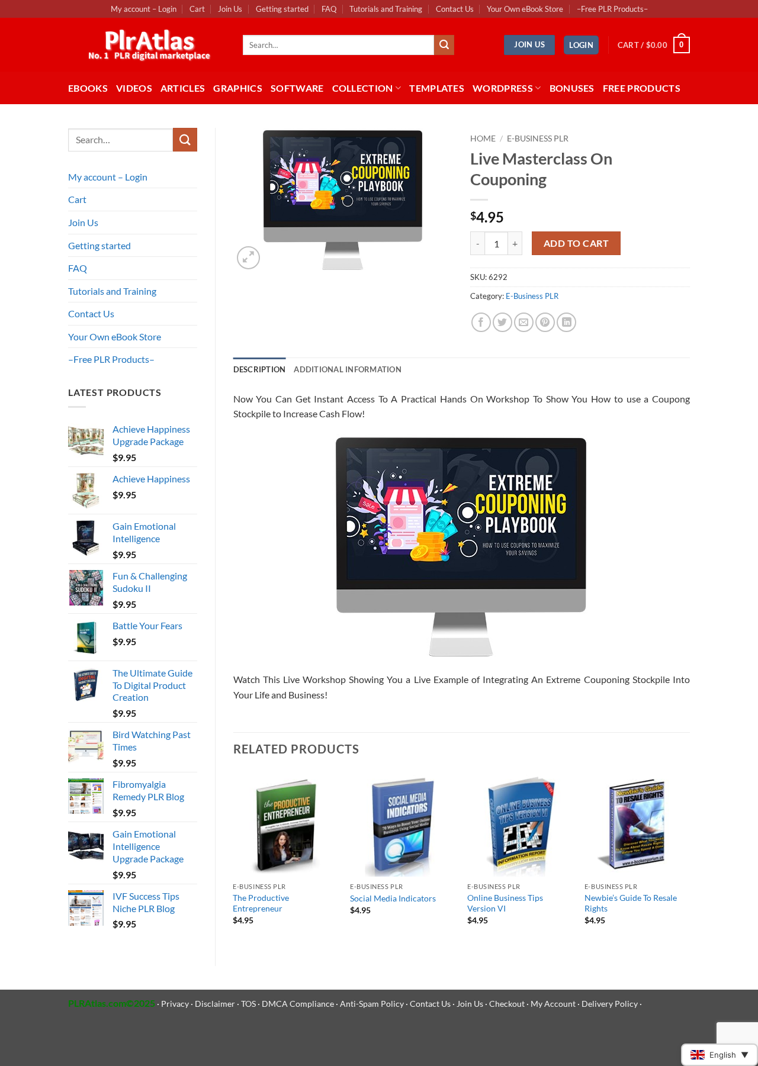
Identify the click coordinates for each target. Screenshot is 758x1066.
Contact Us (455, 9)
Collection (362, 88)
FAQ (329, 9)
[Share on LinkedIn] (566, 322)
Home (483, 138)
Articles (182, 88)
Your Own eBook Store (525, 9)
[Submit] (444, 45)
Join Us (230, 9)
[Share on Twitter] (502, 322)
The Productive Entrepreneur (261, 903)
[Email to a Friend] (524, 322)
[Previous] (234, 858)
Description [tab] (259, 369)
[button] (581, 45)
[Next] (689, 858)
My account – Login (143, 9)
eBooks (88, 88)
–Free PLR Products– (612, 9)
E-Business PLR (537, 138)
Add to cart (576, 243)
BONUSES (572, 88)
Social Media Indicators (393, 898)
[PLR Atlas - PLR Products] (146, 45)
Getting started (282, 9)
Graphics (237, 88)
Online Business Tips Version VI (505, 903)
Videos (134, 88)
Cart (197, 9)
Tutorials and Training (385, 9)
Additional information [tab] (348, 369)
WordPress (503, 88)
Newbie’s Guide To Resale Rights (630, 903)
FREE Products (641, 88)
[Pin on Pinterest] (545, 322)
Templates (436, 88)
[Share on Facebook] (481, 322)
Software (297, 88)
